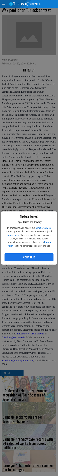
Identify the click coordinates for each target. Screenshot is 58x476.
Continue (29, 257)
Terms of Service (43, 228)
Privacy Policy (13, 235)
